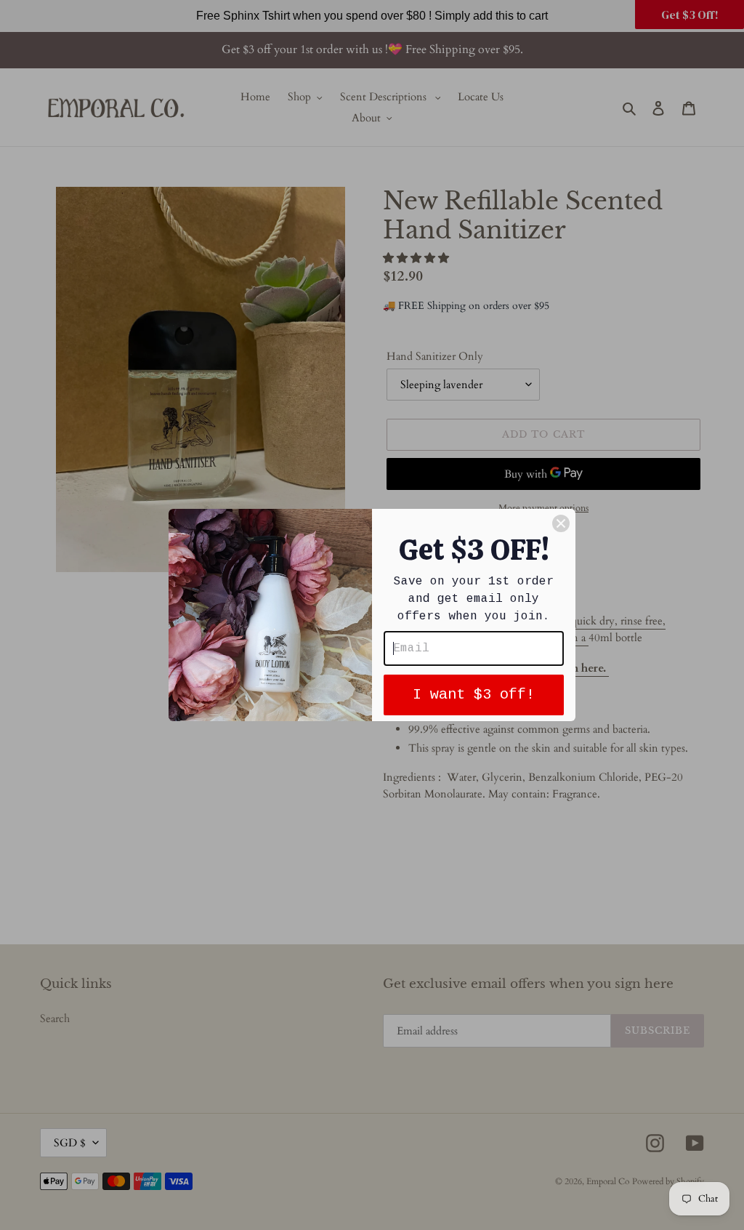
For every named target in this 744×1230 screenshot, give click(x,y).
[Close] (561, 523)
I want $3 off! (474, 694)
